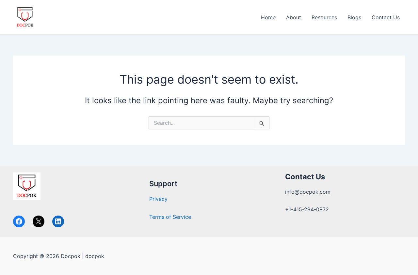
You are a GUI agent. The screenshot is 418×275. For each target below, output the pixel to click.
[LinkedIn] (58, 221)
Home (268, 17)
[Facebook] (19, 221)
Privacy (158, 199)
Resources (324, 17)
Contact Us (386, 17)
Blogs (354, 17)
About (293, 17)
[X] (38, 221)
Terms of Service (170, 217)
